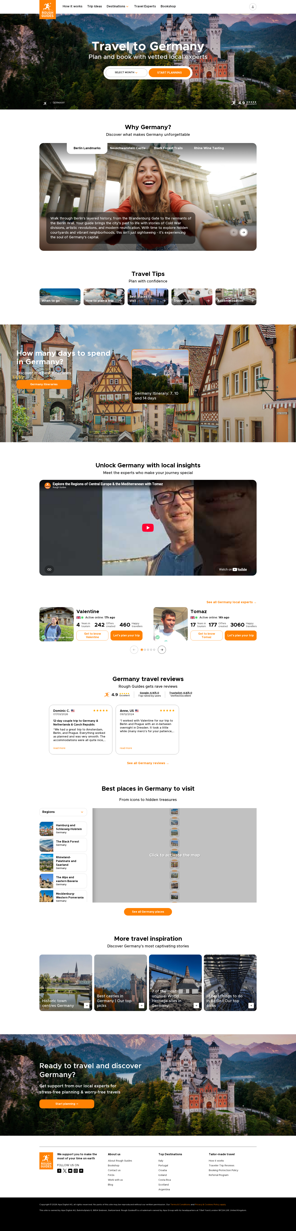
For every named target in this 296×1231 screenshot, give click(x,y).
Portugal (163, 1165)
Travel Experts (145, 6)
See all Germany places (148, 911)
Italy (160, 1161)
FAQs (111, 1175)
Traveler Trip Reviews (221, 1165)
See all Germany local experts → (232, 602)
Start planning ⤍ (67, 1104)
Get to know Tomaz (206, 635)
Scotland (163, 1185)
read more (59, 748)
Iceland (162, 1175)
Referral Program (219, 1175)
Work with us (115, 1180)
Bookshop (168, 6)
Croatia (162, 1170)
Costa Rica (164, 1180)
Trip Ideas (94, 6)
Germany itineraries (44, 384)
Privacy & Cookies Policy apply (210, 1204)
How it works (72, 6)
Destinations (116, 6)
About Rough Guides (120, 1161)
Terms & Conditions (180, 1204)
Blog (110, 1185)
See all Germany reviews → (148, 763)
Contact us (114, 1170)
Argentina (164, 1189)
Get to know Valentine (92, 635)
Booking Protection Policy (223, 1170)
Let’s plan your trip (126, 635)
